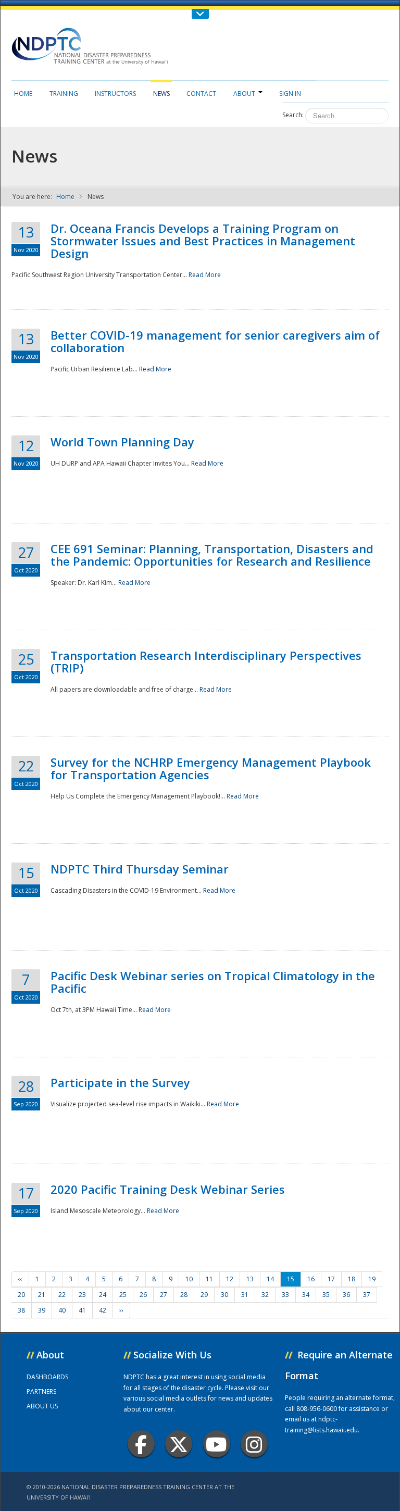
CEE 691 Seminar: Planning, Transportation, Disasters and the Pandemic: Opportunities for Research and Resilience (212, 555)
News (161, 93)
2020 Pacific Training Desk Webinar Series (168, 1189)
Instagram (254, 1443)
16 (311, 1279)
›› (121, 1310)
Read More (205, 274)
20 (21, 1294)
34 (305, 1294)
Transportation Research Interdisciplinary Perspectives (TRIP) (206, 661)
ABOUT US (42, 1406)
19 (372, 1279)
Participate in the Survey (120, 1082)
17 (331, 1279)
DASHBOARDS (47, 1376)
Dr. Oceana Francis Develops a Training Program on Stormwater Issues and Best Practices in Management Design (203, 240)
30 (224, 1294)
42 (102, 1310)
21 (41, 1294)
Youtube (216, 1443)
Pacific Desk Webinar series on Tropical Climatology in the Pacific (213, 982)
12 (229, 1279)
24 (102, 1294)
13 (250, 1279)
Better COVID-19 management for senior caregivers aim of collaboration (215, 341)
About (244, 93)
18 (351, 1279)
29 (204, 1294)
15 (290, 1279)
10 (189, 1279)
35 (326, 1294)
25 (123, 1294)
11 (209, 1279)
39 (41, 1310)
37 (366, 1294)
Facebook (141, 1443)
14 (270, 1279)
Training (63, 93)
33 (285, 1294)
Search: (293, 114)
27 (163, 1294)
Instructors (115, 93)
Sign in (290, 93)
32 (265, 1294)
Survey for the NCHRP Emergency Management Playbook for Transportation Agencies (211, 768)
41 (82, 1310)
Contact (201, 93)
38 (21, 1310)
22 (62, 1294)
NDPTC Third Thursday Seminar (140, 869)
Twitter (178, 1443)
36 (346, 1294)
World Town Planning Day (122, 441)
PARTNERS (41, 1391)
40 (62, 1310)
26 (143, 1294)
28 (184, 1294)
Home (23, 93)
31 (244, 1294)
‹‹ (20, 1279)
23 (82, 1294)
